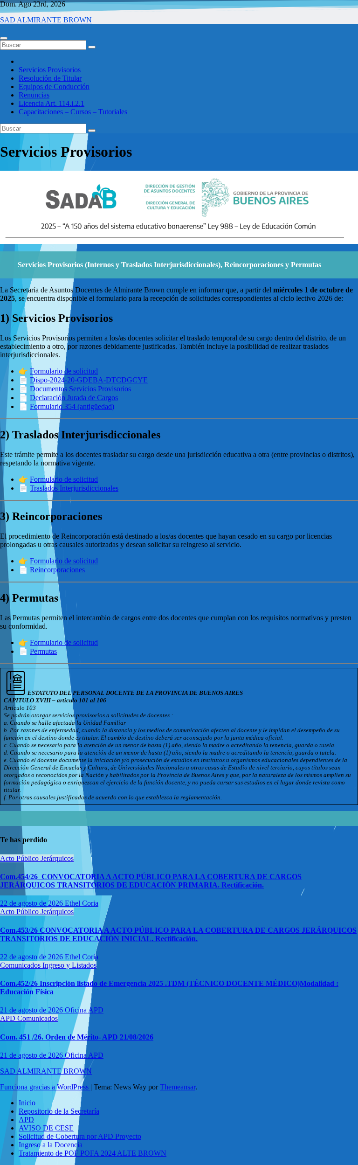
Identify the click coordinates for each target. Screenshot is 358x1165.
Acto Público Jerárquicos (37, 858)
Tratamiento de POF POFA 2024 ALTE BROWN (92, 1153)
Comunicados (21, 965)
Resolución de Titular (50, 78)
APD (8, 1018)
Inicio (27, 1103)
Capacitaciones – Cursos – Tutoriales (73, 112)
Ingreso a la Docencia (51, 1145)
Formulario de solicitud (64, 371)
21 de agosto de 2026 (32, 1010)
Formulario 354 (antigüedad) (72, 406)
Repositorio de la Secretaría (59, 1111)
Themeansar (177, 1087)
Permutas (43, 651)
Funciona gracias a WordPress (45, 1087)
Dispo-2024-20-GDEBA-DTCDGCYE (89, 380)
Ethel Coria (81, 903)
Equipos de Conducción (54, 86)
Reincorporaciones (57, 570)
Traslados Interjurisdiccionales (74, 488)
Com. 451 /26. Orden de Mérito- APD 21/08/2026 (76, 1037)
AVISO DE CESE (46, 1128)
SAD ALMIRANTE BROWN (46, 20)
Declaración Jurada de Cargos (74, 398)
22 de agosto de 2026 (32, 903)
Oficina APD (84, 1010)
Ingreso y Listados (69, 965)
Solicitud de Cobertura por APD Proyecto (80, 1136)
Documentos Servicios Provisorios (80, 389)
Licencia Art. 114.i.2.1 (51, 103)
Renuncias (34, 95)
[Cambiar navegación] (3, 38)
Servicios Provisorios (50, 70)
